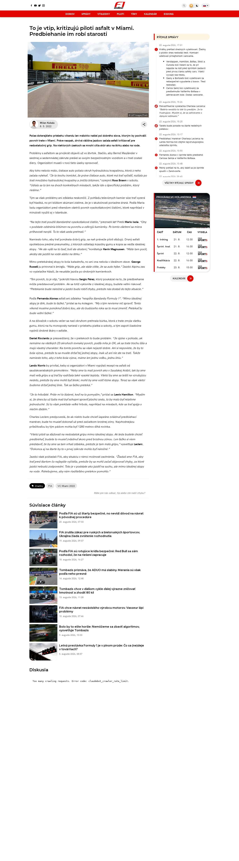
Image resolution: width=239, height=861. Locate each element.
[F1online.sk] (119, 5)
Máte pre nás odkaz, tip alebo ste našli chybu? (119, 493)
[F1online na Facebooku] (31, 6)
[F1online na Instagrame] (43, 6)
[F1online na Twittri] (39, 6)
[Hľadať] (184, 5)
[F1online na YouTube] (35, 6)
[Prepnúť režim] (194, 5)
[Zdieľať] (144, 124)
